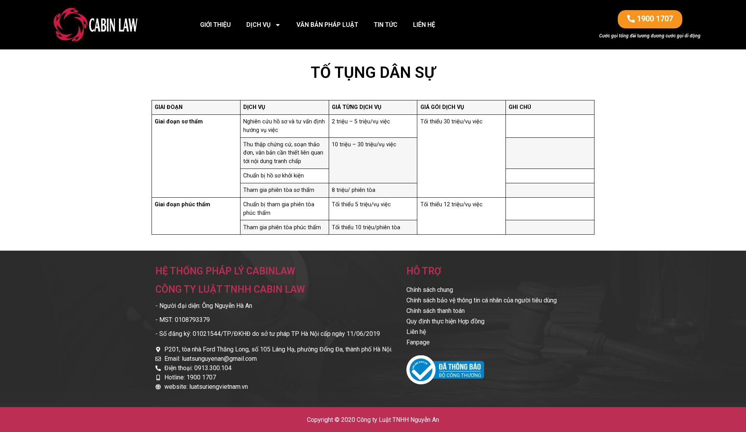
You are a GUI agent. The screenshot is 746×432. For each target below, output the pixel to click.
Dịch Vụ (258, 24)
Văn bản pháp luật (327, 24)
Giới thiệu (215, 24)
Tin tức (385, 24)
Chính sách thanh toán (435, 310)
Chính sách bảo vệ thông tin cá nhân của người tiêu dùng (481, 300)
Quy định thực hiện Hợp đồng (445, 321)
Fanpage (418, 342)
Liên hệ (424, 24)
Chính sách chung (429, 289)
